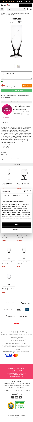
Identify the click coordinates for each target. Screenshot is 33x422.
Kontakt (6, 385)
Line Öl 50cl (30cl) (9, 14)
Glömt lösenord (25, 384)
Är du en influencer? (16, 385)
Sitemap (23, 415)
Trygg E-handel (25, 390)
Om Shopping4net (26, 389)
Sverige (16, 417)
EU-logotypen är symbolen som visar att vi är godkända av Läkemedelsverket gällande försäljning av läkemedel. (16, 345)
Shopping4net (4, 13)
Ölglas (2, 14)
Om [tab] (27, 195)
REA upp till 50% (8, 1)
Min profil (7, 384)
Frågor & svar (15, 384)
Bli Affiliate (26, 385)
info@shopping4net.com (16, 376)
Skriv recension (24, 95)
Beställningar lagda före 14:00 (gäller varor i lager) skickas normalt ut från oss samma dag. (16, 339)
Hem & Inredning (13, 13)
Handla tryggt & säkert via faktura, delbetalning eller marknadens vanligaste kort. (16, 351)
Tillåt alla (16, 224)
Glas (28, 13)
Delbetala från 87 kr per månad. (9, 87)
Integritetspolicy (20, 387)
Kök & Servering (22, 13)
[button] (31, 9)
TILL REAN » (5, 117)
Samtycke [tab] (6, 195)
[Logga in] (27, 9)
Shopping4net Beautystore (12, 390)
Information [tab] (16, 195)
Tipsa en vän (6, 97)
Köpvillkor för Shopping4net (11, 389)
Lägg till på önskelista (9, 95)
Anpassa (15, 229)
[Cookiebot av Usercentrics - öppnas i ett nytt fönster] (23, 191)
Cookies (11, 387)
